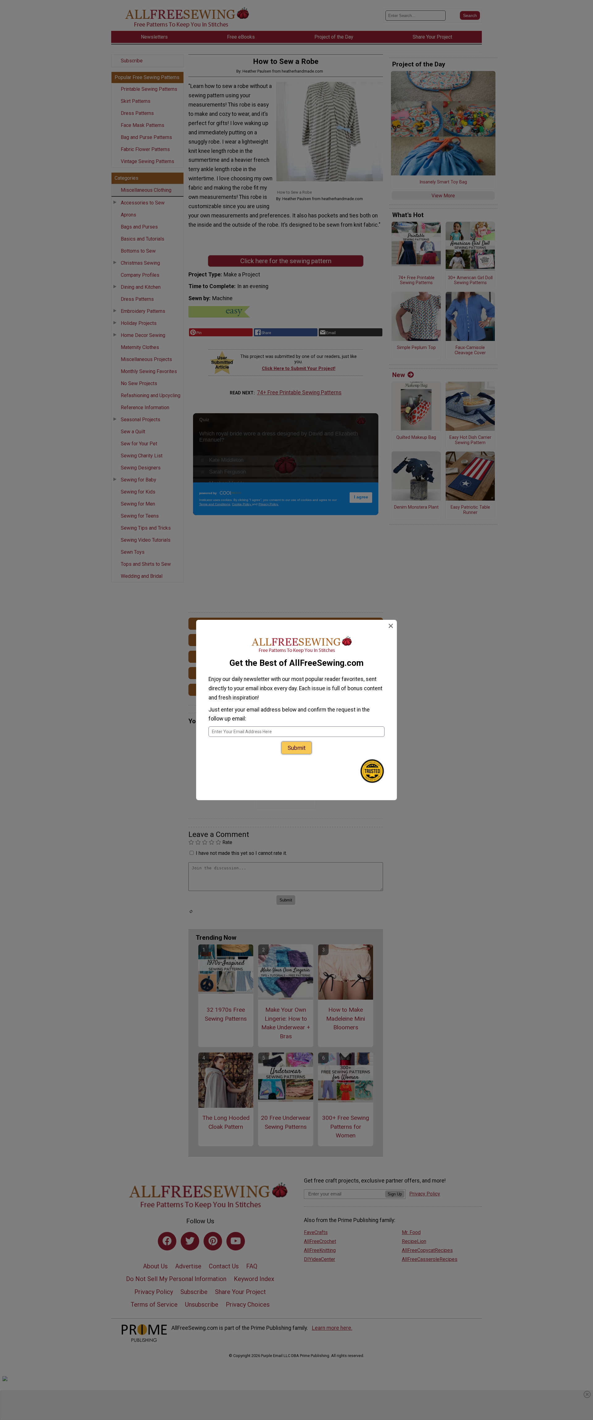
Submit (296, 747)
